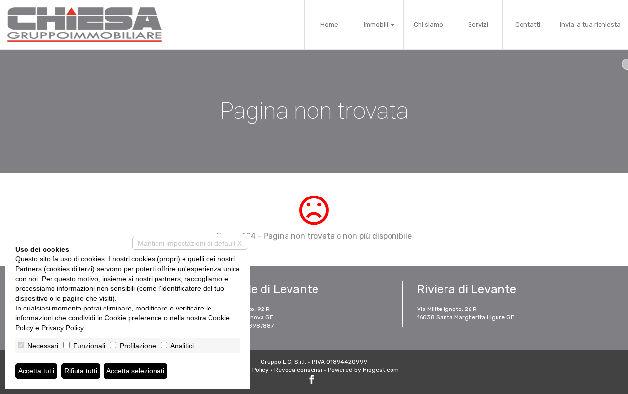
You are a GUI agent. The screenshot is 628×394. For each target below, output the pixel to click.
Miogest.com (381, 369)
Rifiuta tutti (80, 371)
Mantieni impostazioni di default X (190, 243)
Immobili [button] (377, 24)
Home (329, 24)
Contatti (527, 24)
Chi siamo (428, 24)
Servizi (478, 24)
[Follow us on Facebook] (311, 380)
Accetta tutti (36, 371)
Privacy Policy (62, 328)
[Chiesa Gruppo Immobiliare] (84, 24)
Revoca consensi (298, 369)
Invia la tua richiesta (590, 24)
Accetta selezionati (135, 371)
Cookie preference (133, 318)
